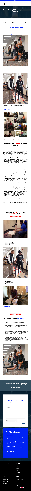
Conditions (17, 470)
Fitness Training (5, 485)
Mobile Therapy (7, 109)
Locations (17, 468)
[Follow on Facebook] (20, 487)
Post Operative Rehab (5, 481)
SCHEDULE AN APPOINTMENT (15, 216)
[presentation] (11, 420)
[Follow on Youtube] (23, 487)
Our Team (17, 466)
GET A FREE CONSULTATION (15, 14)
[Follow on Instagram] (22, 487)
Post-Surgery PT (7, 71)
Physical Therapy (18, 472)
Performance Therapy (8, 34)
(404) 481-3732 (16, 0)
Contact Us (17, 474)
